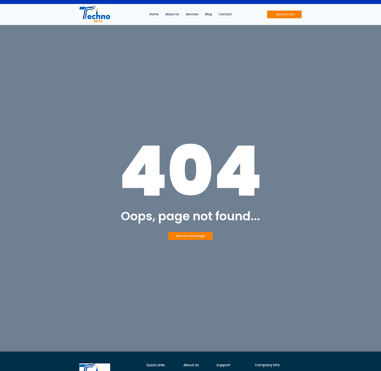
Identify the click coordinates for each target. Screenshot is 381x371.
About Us (172, 14)
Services (192, 14)
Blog (208, 14)
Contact (225, 14)
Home (153, 14)
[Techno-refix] (94, 14)
